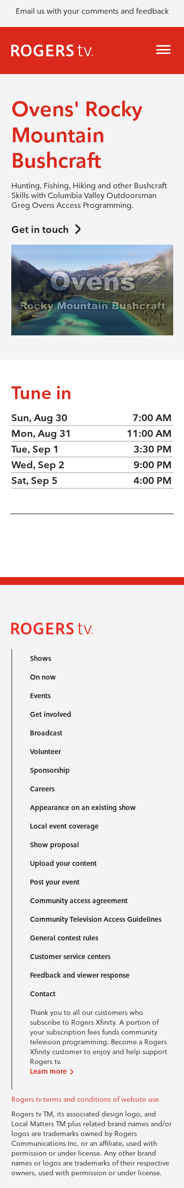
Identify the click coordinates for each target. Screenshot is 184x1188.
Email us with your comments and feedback (92, 11)
